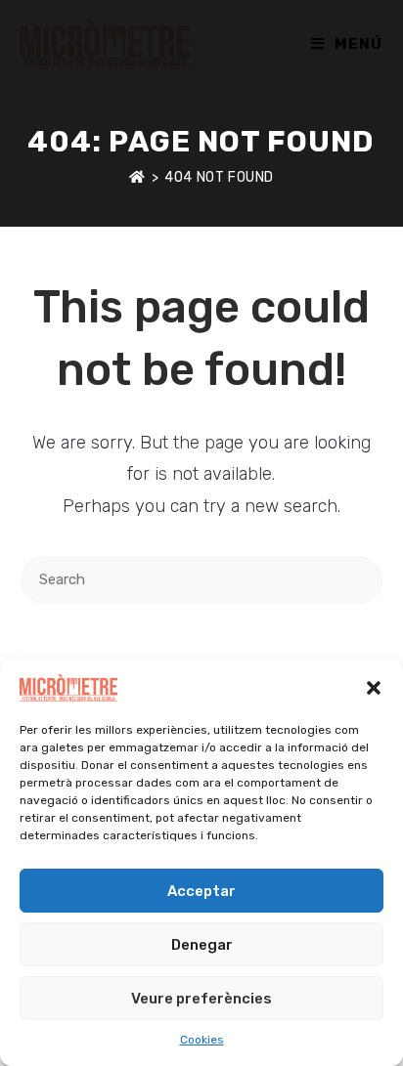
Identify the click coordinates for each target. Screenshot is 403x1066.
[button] (373, 688)
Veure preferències (201, 998)
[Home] (137, 177)
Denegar (202, 945)
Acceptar (201, 891)
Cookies (202, 1039)
